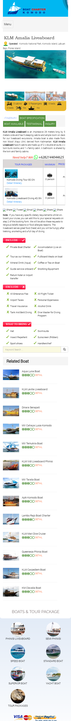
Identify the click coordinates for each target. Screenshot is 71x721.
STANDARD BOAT (53, 661)
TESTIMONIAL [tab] (34, 124)
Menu (7, 24)
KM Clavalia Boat (31, 587)
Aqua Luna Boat (31, 371)
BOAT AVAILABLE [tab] (13, 124)
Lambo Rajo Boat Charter (36, 515)
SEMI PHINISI (53, 638)
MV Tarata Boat (31, 479)
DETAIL (38, 374)
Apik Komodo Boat (32, 497)
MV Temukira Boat (32, 443)
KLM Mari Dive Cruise (34, 533)
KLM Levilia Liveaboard (35, 389)
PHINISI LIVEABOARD (18, 638)
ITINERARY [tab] (10, 118)
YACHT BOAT (53, 683)
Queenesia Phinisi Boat (35, 551)
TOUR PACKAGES (18, 705)
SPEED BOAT (18, 661)
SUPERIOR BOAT (18, 683)
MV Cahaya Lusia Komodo (37, 425)
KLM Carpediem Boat (34, 569)
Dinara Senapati (31, 407)
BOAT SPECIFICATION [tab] (32, 118)
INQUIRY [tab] (50, 124)
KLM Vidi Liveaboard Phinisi (37, 461)
